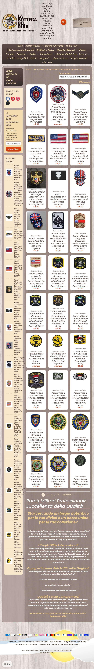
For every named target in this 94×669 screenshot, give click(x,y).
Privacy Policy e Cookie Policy (65, 644)
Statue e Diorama (54, 45)
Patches (22, 54)
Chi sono (12, 641)
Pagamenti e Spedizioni (75, 641)
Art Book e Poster (45, 50)
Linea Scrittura (60, 58)
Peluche (10, 54)
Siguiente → (68, 494)
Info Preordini (56, 641)
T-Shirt (10, 58)
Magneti (45, 58)
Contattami (44, 644)
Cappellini (22, 58)
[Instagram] (18, 99)
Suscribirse (13, 149)
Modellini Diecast (67, 50)
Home (20, 45)
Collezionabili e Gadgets (21, 50)
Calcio (33, 58)
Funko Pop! (71, 45)
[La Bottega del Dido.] (21, 22)
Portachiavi (47, 54)
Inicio (28, 69)
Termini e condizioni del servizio (32, 641)
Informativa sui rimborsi (26, 644)
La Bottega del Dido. (44, 650)
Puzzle (82, 50)
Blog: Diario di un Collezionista (14, 77)
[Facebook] (8, 99)
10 (58, 494)
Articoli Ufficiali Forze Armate (73, 54)
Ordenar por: (65, 73)
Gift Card (47, 62)
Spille (34, 54)
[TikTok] (8, 103)
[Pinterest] (13, 99)
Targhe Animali (79, 58)
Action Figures (34, 46)
